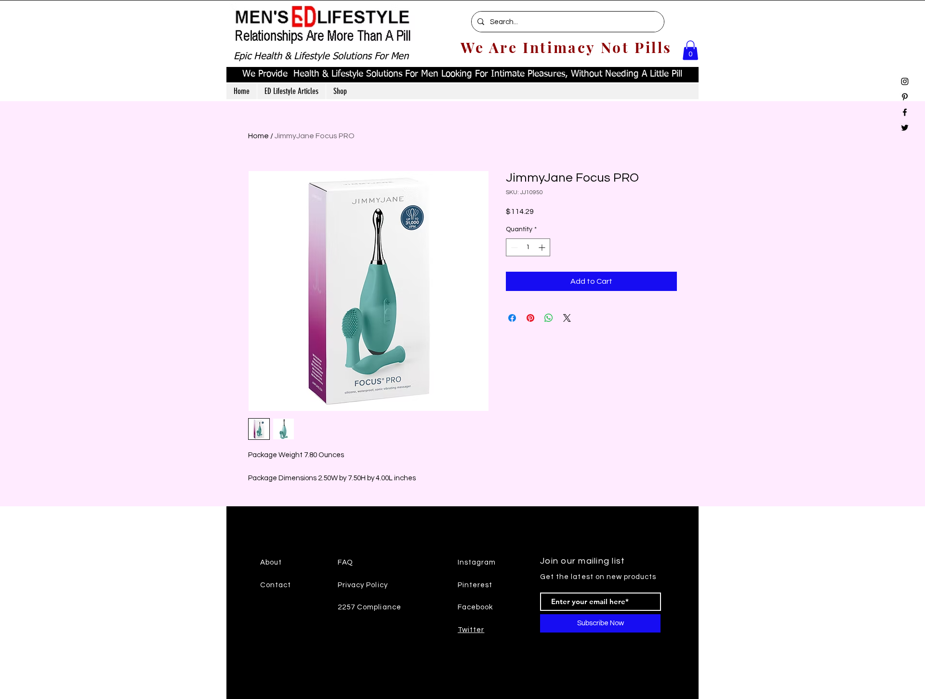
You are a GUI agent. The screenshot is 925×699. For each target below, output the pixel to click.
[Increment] (543, 247)
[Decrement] (513, 247)
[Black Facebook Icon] (905, 112)
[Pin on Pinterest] (530, 318)
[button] (690, 50)
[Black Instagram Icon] (905, 81)
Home (258, 136)
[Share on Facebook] (512, 318)
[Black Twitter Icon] (905, 127)
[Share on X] (567, 318)
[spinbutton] (528, 247)
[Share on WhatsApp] (549, 318)
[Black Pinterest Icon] (905, 97)
